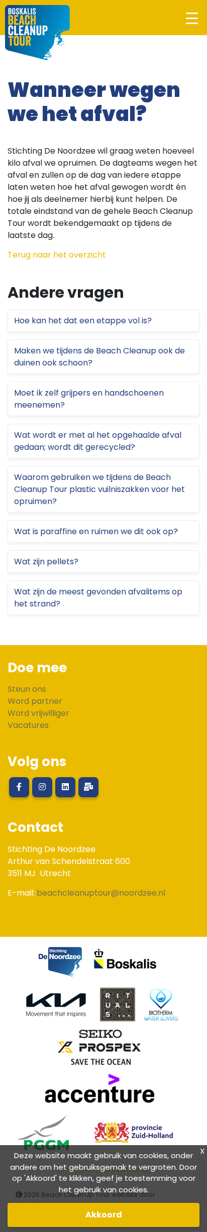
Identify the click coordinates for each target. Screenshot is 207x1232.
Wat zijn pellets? (46, 561)
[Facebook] (19, 787)
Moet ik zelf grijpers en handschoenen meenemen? (89, 399)
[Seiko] (99, 1051)
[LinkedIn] (65, 787)
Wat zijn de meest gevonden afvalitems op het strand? (98, 597)
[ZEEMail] (88, 787)
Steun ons (27, 689)
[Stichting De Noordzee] (60, 965)
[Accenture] (99, 1093)
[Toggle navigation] (191, 18)
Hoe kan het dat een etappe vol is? (83, 320)
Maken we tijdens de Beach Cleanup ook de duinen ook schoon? (99, 356)
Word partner (35, 701)
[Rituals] (117, 1008)
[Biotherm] (161, 1008)
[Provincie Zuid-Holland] (129, 1136)
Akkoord (103, 1214)
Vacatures (28, 725)
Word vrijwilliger (38, 713)
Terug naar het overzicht (57, 255)
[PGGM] (43, 1136)
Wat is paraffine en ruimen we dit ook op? (96, 531)
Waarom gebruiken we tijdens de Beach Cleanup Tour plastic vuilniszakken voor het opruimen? (99, 489)
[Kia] (56, 1008)
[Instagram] (42, 787)
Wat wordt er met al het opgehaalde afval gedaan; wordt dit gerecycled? (97, 441)
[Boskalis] (125, 965)
